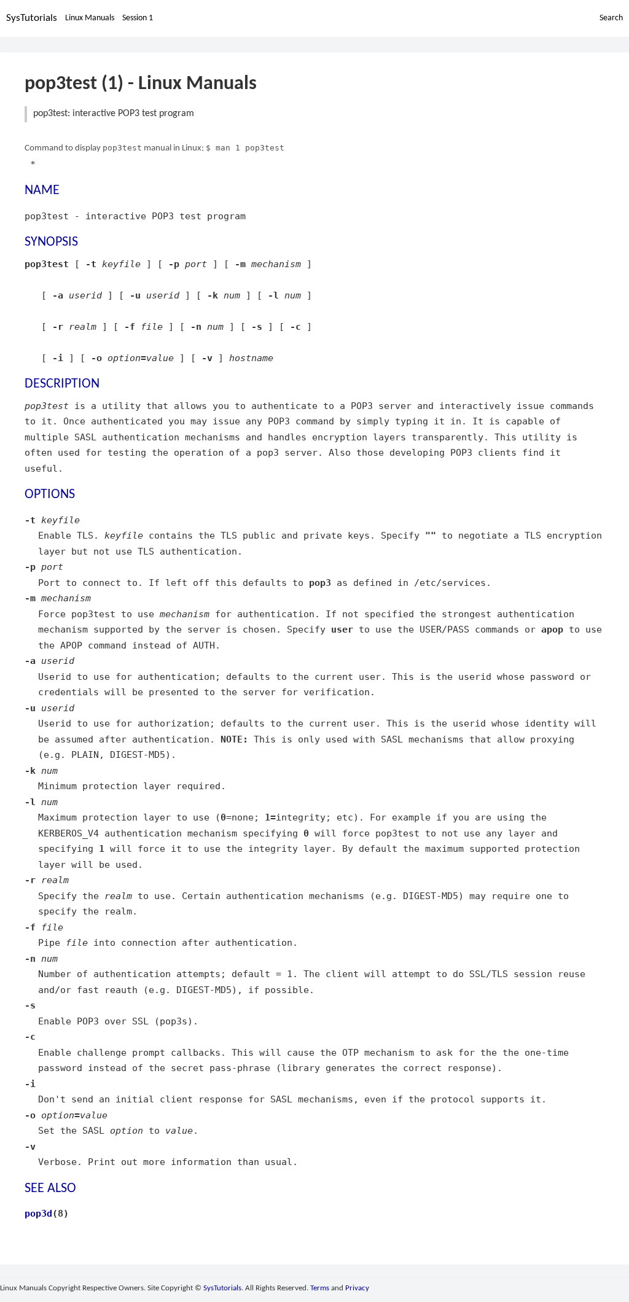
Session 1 (137, 18)
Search (611, 18)
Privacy (357, 1288)
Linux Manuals (89, 18)
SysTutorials (31, 18)
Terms (319, 1288)
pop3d (38, 1213)
